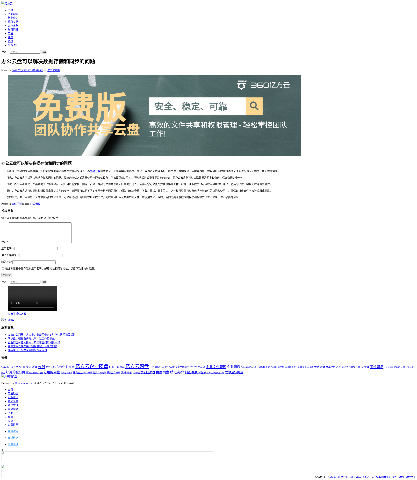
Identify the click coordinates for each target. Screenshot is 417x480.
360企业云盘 (17, 367)
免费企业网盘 (308, 367)
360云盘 (5, 367)
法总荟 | (333, 477)
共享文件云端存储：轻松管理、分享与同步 (32, 346)
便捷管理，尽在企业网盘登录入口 (27, 350)
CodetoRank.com (24, 383)
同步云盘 (355, 367)
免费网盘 (319, 367)
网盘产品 (208, 373)
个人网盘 (31, 367)
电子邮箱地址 (10, 255)
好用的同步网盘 (36, 373)
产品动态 (13, 14)
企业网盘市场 (277, 367)
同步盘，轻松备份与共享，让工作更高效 (31, 338)
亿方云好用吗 (117, 367)
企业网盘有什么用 (293, 367)
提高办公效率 (99, 372)
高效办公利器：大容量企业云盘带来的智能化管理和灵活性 (42, 334)
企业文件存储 (197, 367)
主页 (10, 10)
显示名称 (7, 248)
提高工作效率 (113, 372)
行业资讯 (13, 17)
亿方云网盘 (137, 366)
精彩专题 (13, 21)
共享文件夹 (332, 367)
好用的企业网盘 (17, 372)
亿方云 (49, 367)
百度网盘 (162, 372)
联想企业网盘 (234, 372)
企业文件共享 (182, 367)
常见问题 (13, 29)
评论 (4, 242)
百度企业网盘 (147, 372)
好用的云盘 (399, 367)
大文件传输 (388, 367)
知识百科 (16, 203)
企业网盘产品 (247, 367)
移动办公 (177, 372)
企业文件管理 (216, 367)
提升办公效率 (66, 373)
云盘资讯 (409, 477)
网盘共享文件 (218, 373)
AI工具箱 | (356, 477)
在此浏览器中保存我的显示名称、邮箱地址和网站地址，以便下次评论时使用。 (50, 268)
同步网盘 (376, 367)
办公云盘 (95, 171)
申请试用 (13, 431)
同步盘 (365, 367)
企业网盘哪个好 (262, 367)
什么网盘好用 (157, 367)
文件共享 (126, 372)
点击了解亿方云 (17, 313)
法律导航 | (344, 477)
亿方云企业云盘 (64, 367)
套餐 (10, 37)
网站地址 (6, 262)
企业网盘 (233, 367)
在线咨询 (13, 437)
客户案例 (13, 25)
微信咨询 (13, 444)
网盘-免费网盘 (194, 372)
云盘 (41, 367)
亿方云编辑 (53, 70)
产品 (10, 33)
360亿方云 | (369, 477)
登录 (10, 41)
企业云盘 (170, 367)
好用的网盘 (52, 372)
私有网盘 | (382, 477)
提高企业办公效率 (83, 372)
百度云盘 (136, 373)
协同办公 (344, 367)
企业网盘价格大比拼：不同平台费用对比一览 (34, 342)
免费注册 (13, 45)
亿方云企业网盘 (91, 366)
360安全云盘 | (396, 477)
